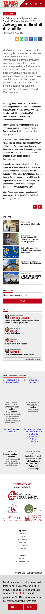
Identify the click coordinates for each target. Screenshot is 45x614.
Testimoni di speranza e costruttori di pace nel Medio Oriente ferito (31, 250)
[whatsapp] (21, 40)
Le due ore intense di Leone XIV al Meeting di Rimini (31, 277)
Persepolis (15, 341)
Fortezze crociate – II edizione (11, 455)
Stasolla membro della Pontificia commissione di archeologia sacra (30, 239)
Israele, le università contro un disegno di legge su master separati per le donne (22, 321)
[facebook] (31, 40)
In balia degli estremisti (13, 333)
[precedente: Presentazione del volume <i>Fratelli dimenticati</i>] (35, 207)
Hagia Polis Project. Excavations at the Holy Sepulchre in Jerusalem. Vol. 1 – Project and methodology (33, 462)
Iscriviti (23, 301)
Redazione (22, 534)
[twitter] (35, 40)
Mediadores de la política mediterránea (12, 409)
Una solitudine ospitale (33, 405)
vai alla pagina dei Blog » (33, 359)
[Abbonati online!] (30, 4)
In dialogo (15, 352)
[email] (17, 40)
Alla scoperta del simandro (30, 224)
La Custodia (22, 540)
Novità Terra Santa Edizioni (14, 375)
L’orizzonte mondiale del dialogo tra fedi (19, 354)
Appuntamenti (9, 14)
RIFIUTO (30, 607)
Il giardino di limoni (19, 318)
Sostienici (22, 549)
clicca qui (16, 593)
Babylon (14, 330)
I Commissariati (22, 546)
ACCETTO (15, 607)
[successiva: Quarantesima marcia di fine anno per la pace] (40, 207)
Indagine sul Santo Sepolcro (31, 263)
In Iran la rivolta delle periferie (16, 344)
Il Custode (22, 543)
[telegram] (26, 40)
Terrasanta (22, 558)
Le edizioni (22, 537)
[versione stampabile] (40, 40)
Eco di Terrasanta (22, 561)
